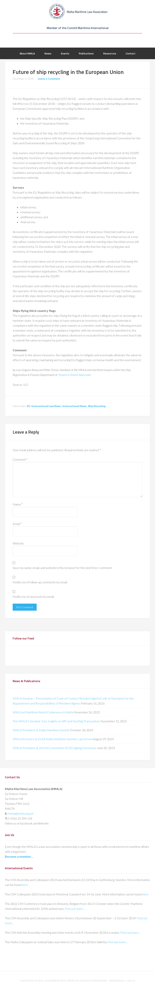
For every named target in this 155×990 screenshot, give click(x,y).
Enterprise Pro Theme (60, 980)
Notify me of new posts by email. (33, 596)
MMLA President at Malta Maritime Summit (41, 730)
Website (18, 543)
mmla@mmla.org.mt (20, 813)
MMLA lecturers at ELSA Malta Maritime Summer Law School (53, 739)
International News (74, 406)
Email (17, 524)
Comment (20, 459)
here (25, 884)
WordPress (117, 980)
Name (18, 504)
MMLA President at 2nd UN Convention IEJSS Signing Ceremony (54, 748)
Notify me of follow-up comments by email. (40, 582)
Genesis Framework (93, 980)
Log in (130, 980)
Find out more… (75, 908)
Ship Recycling (96, 406)
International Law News (46, 406)
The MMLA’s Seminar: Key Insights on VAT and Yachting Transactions (56, 721)
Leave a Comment (49, 78)
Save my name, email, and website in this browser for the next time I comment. (62, 568)
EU (28, 406)
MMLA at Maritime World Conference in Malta (43, 712)
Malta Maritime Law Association (77, 11)
